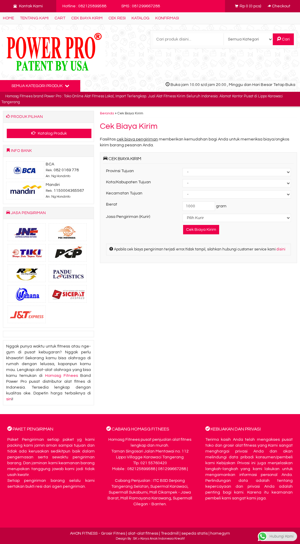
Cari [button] (285, 39)
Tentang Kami (34, 18)
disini (281, 249)
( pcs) (251, 6)
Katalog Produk (52, 133)
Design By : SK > (128, 538)
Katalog (140, 18)
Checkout (280, 6)
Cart (59, 18)
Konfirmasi (167, 18)
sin (8, 399)
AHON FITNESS (84, 533)
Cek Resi (117, 18)
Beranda (107, 113)
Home (8, 18)
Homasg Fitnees (61, 376)
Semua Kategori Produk (37, 86)
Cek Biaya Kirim (87, 18)
